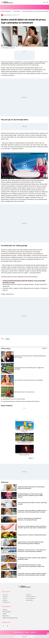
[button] (48, 634)
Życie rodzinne (17, 11)
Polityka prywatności (18, 632)
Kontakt (27, 632)
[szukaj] (47, 2)
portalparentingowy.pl (6, 11)
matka (7, 339)
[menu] (44, 2)
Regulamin (33, 632)
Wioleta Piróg (7, 15)
